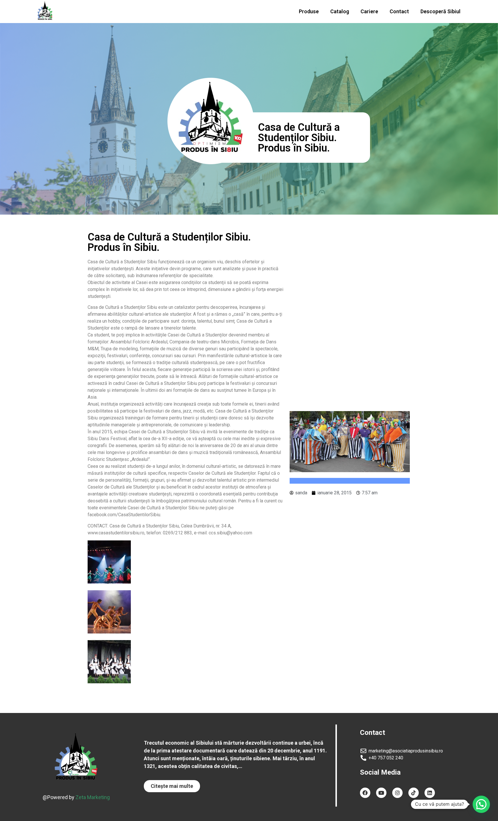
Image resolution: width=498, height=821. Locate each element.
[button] (172, 786)
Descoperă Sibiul (440, 11)
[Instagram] (397, 793)
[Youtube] (381, 793)
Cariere (369, 11)
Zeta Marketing (93, 797)
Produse (309, 11)
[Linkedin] (430, 793)
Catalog (339, 11)
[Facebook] (365, 793)
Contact (399, 11)
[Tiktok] (413, 793)
